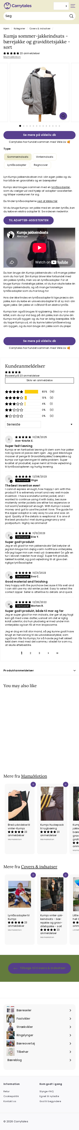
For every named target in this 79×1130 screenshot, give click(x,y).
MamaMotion (12, 57)
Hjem (6, 28)
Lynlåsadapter (16, 165)
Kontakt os (9, 1101)
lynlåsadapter (60, 187)
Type (7, 149)
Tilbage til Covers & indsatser (42, 968)
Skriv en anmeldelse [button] (39, 380)
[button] (11, 53)
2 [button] (30, 653)
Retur (6, 1091)
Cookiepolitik (11, 1096)
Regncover (41, 165)
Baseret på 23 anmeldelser (22, 375)
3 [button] (39, 653)
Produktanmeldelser (18, 670)
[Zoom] (63, 116)
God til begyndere (50, 1101)
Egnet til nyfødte (49, 1096)
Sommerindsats (17, 157)
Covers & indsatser (40, 28)
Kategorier (19, 28)
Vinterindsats (44, 157)
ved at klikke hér (47, 201)
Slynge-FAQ (46, 1091)
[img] (23, 437)
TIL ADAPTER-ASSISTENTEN (28, 220)
